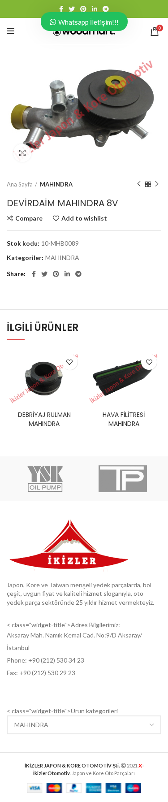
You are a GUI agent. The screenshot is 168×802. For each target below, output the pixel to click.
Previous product (138, 184)
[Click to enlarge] (22, 153)
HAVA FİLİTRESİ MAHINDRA (124, 419)
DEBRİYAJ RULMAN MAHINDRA (44, 419)
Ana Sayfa (20, 184)
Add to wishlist (84, 218)
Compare (29, 218)
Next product (156, 184)
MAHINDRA (56, 184)
